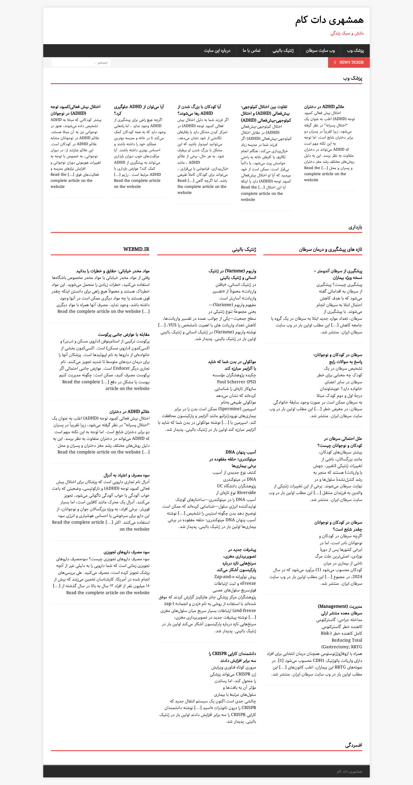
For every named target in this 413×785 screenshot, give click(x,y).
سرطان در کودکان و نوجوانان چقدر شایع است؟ (338, 526)
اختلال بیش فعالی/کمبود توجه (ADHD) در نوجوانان (75, 110)
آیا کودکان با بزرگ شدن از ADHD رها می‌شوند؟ (199, 110)
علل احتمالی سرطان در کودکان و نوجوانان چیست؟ (339, 442)
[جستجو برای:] (81, 62)
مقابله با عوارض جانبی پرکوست (124, 334)
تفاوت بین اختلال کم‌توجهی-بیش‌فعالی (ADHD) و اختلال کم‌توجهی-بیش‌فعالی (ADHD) (266, 113)
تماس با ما (251, 50)
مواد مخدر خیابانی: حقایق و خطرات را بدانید (113, 271)
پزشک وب (355, 50)
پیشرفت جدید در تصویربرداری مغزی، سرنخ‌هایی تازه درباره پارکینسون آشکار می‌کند (236, 560)
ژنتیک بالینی (283, 50)
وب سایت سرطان (320, 50)
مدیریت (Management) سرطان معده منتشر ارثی (340, 610)
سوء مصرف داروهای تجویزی (127, 552)
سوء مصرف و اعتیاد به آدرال (127, 475)
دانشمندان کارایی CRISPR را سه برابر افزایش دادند (232, 657)
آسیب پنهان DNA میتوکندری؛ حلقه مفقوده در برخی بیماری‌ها (232, 459)
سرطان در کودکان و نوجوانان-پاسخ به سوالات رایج (337, 358)
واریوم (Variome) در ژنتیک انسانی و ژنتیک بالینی (232, 274)
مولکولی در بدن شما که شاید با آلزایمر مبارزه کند (232, 365)
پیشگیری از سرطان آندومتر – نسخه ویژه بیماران (338, 274)
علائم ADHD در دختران (324, 106)
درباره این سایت (217, 50)
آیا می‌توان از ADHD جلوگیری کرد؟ (139, 110)
